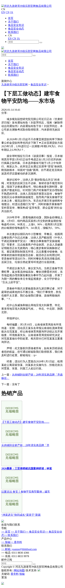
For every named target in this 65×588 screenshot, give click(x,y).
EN (3, 12)
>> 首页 (5, 531)
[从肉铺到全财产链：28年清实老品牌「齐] (11, 442)
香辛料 (15, 573)
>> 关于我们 (18, 531)
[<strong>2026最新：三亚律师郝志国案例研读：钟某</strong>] (11, 465)
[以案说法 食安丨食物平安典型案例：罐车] (11, 488)
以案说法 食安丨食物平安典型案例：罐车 (25, 491)
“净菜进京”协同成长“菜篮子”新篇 (21, 514)
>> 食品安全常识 (35, 531)
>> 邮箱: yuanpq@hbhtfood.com (19, 549)
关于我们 (13, 21)
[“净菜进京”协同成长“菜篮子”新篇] (11, 511)
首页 (10, 18)
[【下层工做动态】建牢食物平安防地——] (11, 418)
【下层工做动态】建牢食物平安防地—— (25, 422)
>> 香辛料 (16, 542)
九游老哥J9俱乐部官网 (14, 84)
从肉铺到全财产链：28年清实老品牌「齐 (25, 445)
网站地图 (19, 570)
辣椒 (22, 573)
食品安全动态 (16, 28)
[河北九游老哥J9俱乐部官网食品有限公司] (26, 6)
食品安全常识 (16, 25)
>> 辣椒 (5, 542)
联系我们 (13, 32)
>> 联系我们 (11, 535)
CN (8, 12)
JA (11, 12)
